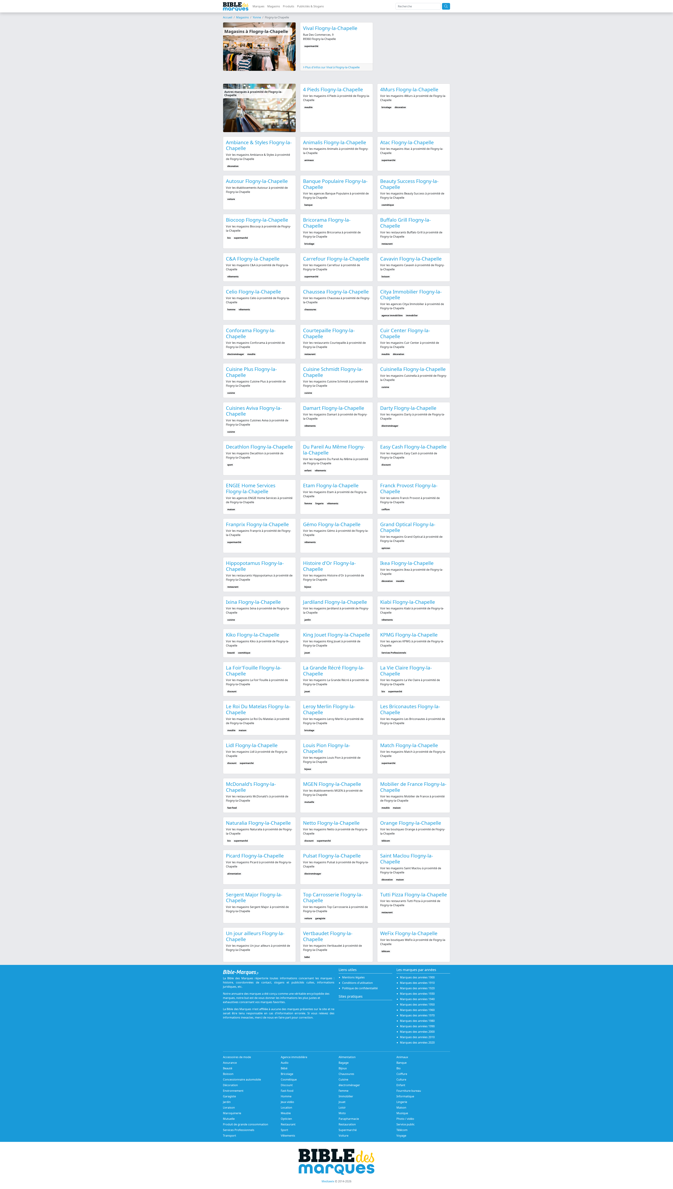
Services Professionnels (238, 1130)
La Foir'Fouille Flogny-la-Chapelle (253, 670)
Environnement (233, 1091)
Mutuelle (229, 1119)
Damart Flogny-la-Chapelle (333, 408)
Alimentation (347, 1057)
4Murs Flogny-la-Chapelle (409, 89)
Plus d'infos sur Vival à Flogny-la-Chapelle (332, 67)
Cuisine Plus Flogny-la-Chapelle (251, 372)
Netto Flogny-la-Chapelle (331, 822)
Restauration (347, 1124)
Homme (286, 1096)
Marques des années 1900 (417, 977)
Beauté (227, 1068)
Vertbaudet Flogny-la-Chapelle (327, 936)
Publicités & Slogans (310, 6)
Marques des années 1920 (417, 988)
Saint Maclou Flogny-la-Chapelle (406, 858)
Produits (288, 6)
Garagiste (229, 1096)
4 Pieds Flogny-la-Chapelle (333, 89)
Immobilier (346, 1096)
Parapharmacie (349, 1119)
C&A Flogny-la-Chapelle (253, 258)
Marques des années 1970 (417, 1015)
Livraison (229, 1107)
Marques (258, 6)
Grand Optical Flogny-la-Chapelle (407, 527)
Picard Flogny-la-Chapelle (255, 855)
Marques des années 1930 (417, 994)
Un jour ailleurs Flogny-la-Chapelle (255, 936)
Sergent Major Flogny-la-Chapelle (254, 897)
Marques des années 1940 (417, 999)
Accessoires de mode (237, 1057)
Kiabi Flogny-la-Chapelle (407, 602)
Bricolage (287, 1074)
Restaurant (288, 1124)
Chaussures (346, 1074)
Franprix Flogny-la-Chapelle (257, 524)
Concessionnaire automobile (242, 1079)
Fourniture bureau (408, 1091)
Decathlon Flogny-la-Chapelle (259, 446)
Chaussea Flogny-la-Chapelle (336, 291)
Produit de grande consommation (245, 1124)
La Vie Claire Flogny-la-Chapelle (406, 670)
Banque (401, 1063)
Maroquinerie (232, 1113)
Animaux (402, 1057)
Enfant (400, 1085)
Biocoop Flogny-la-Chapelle (257, 219)
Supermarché (348, 1130)
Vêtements (288, 1135)
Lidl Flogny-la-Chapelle (252, 745)
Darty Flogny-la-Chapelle (408, 408)
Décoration (230, 1085)
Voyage (401, 1135)
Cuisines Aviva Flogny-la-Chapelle (254, 411)
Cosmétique (289, 1079)
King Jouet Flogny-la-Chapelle (336, 634)
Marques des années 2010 (417, 1037)
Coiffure (401, 1074)
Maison (401, 1107)
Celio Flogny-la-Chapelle (253, 291)
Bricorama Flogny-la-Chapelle (327, 222)
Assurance (230, 1063)
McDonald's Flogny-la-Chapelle (251, 787)
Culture (401, 1079)
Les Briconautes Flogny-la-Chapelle (410, 709)
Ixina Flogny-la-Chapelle (253, 602)
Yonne (257, 17)
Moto (342, 1113)
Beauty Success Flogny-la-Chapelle (409, 184)
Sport (284, 1130)
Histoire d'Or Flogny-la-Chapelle (329, 566)
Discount (287, 1085)
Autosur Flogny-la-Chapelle (257, 181)
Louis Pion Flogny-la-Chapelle (326, 748)
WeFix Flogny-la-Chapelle (408, 933)
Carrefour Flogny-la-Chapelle (336, 258)
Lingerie (401, 1102)
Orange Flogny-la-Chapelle (410, 822)
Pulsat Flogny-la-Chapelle (332, 855)
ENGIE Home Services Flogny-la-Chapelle (250, 488)
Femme (343, 1091)
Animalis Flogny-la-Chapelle (334, 142)
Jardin (227, 1102)
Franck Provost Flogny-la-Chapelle (408, 488)
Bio (398, 1068)
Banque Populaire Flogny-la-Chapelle (335, 184)
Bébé (284, 1068)
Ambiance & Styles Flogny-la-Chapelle (259, 145)
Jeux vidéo (287, 1102)
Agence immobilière (294, 1057)
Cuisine (343, 1079)
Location (286, 1107)
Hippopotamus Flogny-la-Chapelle (255, 566)
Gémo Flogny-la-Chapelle (332, 524)
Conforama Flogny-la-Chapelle (251, 333)
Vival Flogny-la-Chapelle (330, 28)
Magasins (273, 6)
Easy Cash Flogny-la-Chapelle (413, 446)
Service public (405, 1124)
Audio (284, 1063)
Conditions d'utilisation (357, 983)
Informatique (405, 1096)
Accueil (227, 17)
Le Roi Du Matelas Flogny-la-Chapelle (258, 709)
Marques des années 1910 (417, 983)
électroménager (349, 1085)
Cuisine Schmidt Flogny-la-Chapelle (333, 372)
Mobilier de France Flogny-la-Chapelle (413, 787)
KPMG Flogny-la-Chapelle (409, 634)
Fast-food (287, 1091)
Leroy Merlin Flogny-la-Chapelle (329, 709)
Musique (402, 1113)
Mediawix (328, 1181)
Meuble (286, 1113)
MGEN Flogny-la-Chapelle (332, 784)
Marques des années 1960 (417, 1010)
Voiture (343, 1135)
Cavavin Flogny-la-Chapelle (411, 258)
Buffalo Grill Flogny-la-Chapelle (405, 222)
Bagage (344, 1063)
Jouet (342, 1102)
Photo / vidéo (405, 1119)
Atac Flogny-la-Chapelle (407, 142)
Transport (229, 1135)
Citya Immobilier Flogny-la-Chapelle (411, 294)
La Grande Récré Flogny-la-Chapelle (333, 670)
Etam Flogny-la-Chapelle (331, 485)
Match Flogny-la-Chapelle (409, 745)
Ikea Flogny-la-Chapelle (407, 563)
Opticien (286, 1119)
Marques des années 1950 (417, 1004)
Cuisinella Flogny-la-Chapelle (413, 369)
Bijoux (343, 1068)
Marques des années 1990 (417, 1026)
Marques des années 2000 (417, 1032)
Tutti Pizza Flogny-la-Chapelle (413, 894)
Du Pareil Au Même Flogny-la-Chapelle (334, 449)
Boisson (228, 1074)
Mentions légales (353, 977)
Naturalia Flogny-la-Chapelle (258, 822)
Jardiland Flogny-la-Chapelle (335, 602)
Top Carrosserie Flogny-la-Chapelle (333, 897)
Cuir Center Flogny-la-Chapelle (405, 333)
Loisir (342, 1107)
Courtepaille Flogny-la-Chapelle (329, 333)
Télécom (401, 1130)
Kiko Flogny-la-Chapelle (252, 634)
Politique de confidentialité (360, 988)
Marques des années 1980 (417, 1021)
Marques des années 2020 (417, 1042)
